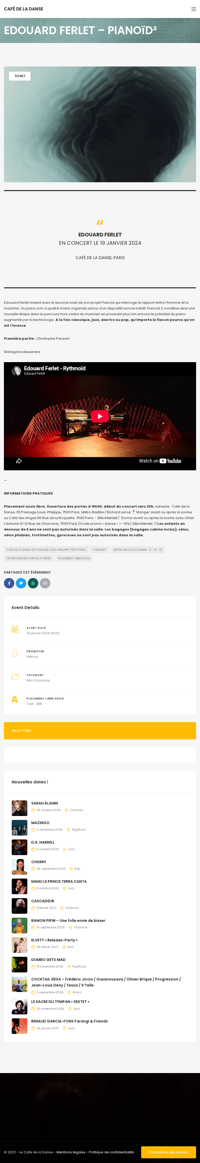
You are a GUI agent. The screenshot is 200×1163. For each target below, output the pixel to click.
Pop (77, 869)
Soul (70, 947)
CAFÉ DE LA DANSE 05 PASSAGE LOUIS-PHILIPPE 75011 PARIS (46, 549)
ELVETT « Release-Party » (54, 940)
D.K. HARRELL (43, 842)
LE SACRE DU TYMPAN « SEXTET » (60, 1001)
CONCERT (100, 549)
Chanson (76, 810)
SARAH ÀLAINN (44, 803)
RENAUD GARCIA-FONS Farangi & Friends (69, 1021)
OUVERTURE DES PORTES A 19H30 (29, 558)
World (77, 992)
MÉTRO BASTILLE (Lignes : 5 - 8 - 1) (138, 549)
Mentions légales (71, 1152)
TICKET (19, 76)
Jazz (71, 849)
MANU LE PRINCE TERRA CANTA (59, 881)
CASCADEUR (42, 901)
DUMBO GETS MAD (48, 959)
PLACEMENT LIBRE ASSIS (74, 558)
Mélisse (32, 656)
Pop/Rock (78, 829)
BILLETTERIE (21, 730)
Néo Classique (38, 680)
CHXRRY (38, 861)
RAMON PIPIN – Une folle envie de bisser (68, 920)
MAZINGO (40, 822)
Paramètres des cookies (168, 1152)
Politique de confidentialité (111, 1152)
